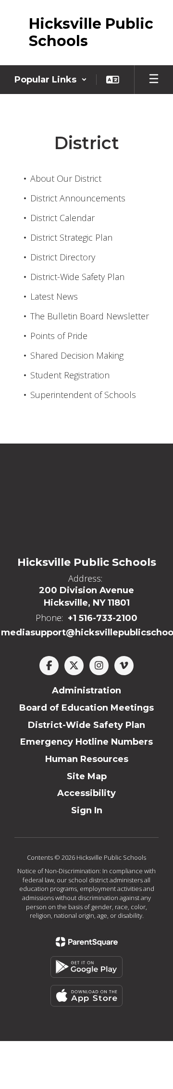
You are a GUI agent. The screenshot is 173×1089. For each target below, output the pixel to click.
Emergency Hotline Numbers (86, 742)
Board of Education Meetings (86, 708)
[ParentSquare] (86, 942)
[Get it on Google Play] (86, 967)
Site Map (87, 776)
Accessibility (86, 793)
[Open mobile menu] (154, 79)
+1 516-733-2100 (102, 618)
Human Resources (86, 759)
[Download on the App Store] (86, 996)
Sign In (86, 810)
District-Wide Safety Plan (86, 725)
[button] (51, 79)
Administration (86, 690)
